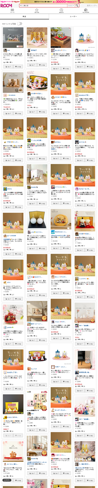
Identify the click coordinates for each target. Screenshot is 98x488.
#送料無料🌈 (7, 239)
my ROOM (86, 11)
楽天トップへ (92, 5)
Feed (12, 11)
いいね (19, 66)
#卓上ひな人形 (79, 468)
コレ (8, 66)
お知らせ (61, 11)
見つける (36, 11)
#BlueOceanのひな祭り (59, 235)
